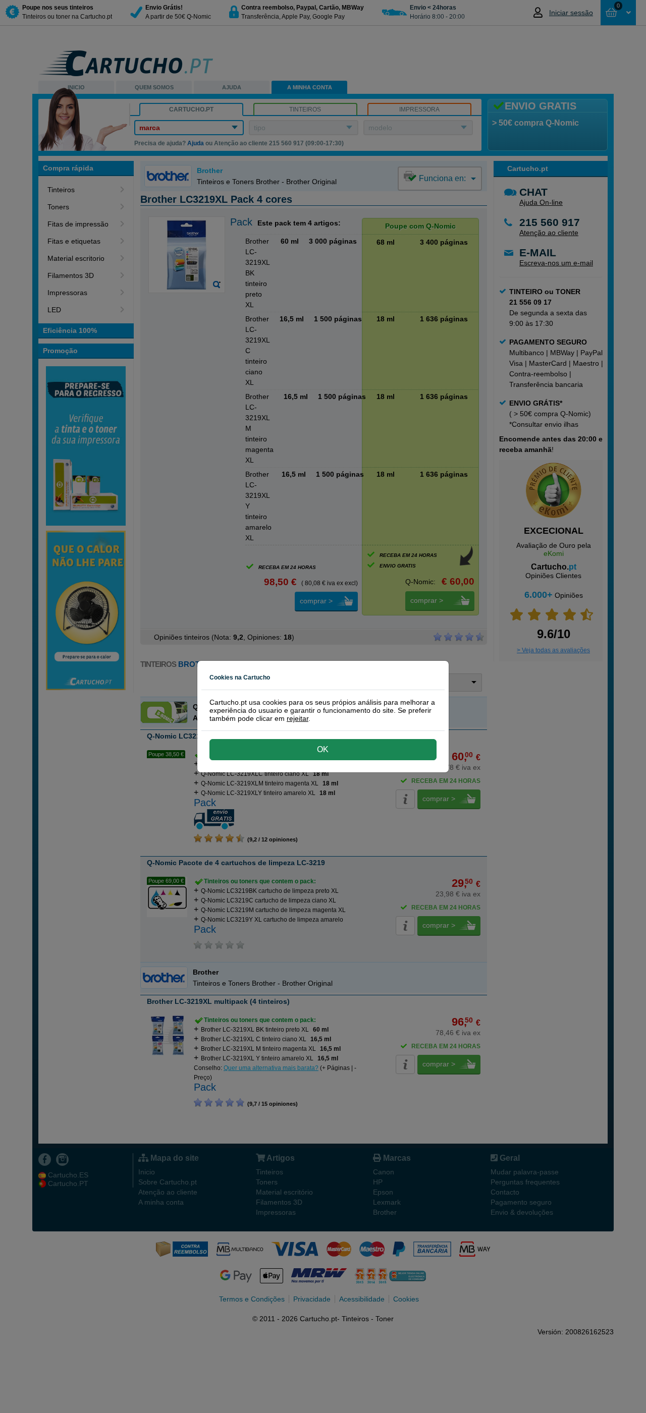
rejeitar (297, 718)
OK (323, 749)
